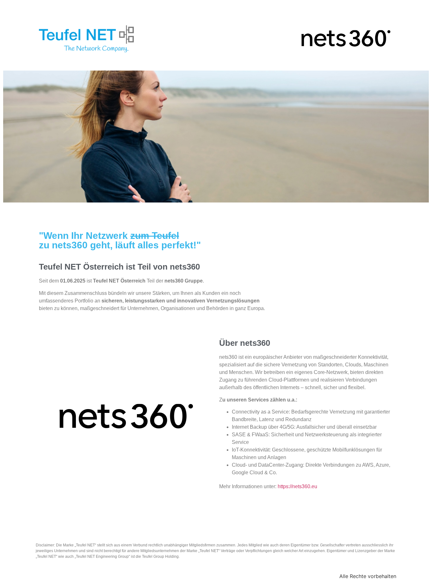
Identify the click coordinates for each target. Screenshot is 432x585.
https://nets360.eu (297, 486)
